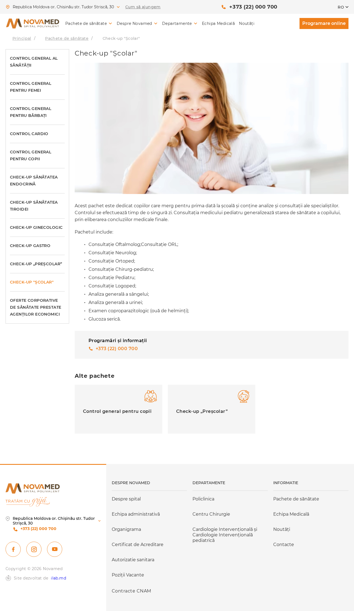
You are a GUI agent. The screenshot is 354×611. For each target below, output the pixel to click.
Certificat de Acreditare (137, 544)
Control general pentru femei (30, 87)
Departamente (177, 23)
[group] (118, 409)
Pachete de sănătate (86, 23)
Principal (21, 38)
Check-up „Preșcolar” (36, 263)
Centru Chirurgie (211, 514)
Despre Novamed (134, 23)
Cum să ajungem (143, 7)
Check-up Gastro (30, 245)
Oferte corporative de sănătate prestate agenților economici (35, 307)
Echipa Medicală (218, 23)
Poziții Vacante (128, 575)
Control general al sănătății (34, 62)
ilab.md (58, 578)
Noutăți (246, 23)
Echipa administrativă (136, 514)
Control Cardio (29, 133)
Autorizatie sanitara (133, 559)
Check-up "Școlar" (32, 282)
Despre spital (126, 499)
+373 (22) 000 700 (253, 7)
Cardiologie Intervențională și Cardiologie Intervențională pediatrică (224, 535)
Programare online (324, 23)
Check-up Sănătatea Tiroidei (34, 206)
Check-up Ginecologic (36, 227)
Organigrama (126, 529)
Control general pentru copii (30, 155)
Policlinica (203, 499)
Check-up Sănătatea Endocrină (34, 181)
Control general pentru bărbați (30, 112)
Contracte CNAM (131, 591)
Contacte (283, 544)
